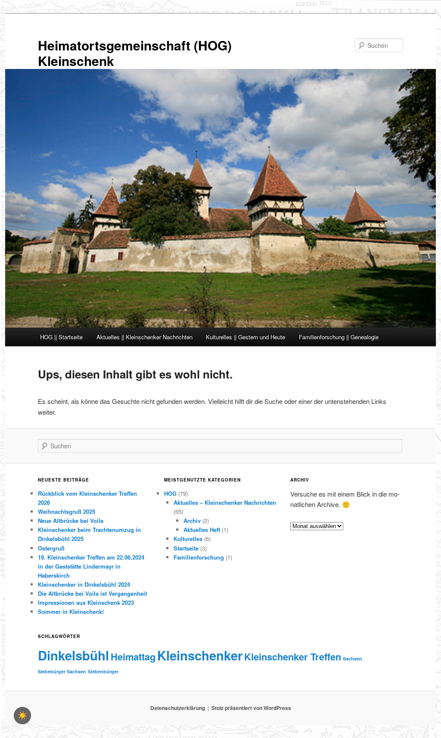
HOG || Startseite (61, 337)
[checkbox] (22, 715)
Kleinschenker (199, 655)
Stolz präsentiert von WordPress (251, 708)
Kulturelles (188, 539)
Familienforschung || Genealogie (339, 337)
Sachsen (352, 658)
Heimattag (133, 656)
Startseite (186, 548)
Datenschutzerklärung (177, 708)
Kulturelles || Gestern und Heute (245, 337)
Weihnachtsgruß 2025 (66, 511)
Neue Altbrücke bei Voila (70, 520)
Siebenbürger (103, 671)
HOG (170, 493)
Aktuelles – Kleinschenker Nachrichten (225, 502)
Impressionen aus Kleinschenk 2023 (86, 602)
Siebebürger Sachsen (62, 671)
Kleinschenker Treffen (292, 656)
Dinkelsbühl (73, 655)
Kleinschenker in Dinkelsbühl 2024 (84, 584)
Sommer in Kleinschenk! (71, 611)
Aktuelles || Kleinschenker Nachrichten (144, 337)
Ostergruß (51, 548)
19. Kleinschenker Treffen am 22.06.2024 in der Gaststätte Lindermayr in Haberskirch (91, 566)
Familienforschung (199, 557)
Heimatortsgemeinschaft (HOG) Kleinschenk (135, 53)
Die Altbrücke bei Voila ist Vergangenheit (92, 593)
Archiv (192, 520)
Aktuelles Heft (201, 529)
